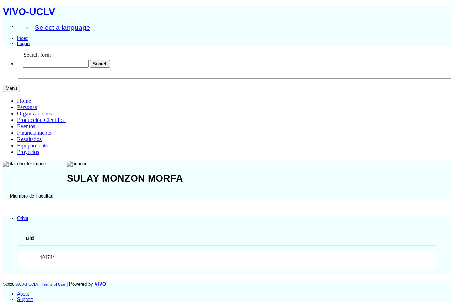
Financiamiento (34, 133)
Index (22, 38)
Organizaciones (34, 114)
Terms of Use (53, 284)
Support (25, 299)
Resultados (29, 139)
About (23, 294)
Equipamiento (32, 145)
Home (24, 101)
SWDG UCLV (26, 284)
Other (22, 218)
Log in (23, 43)
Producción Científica (41, 120)
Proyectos (28, 152)
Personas (27, 107)
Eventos (26, 126)
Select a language (62, 27)
